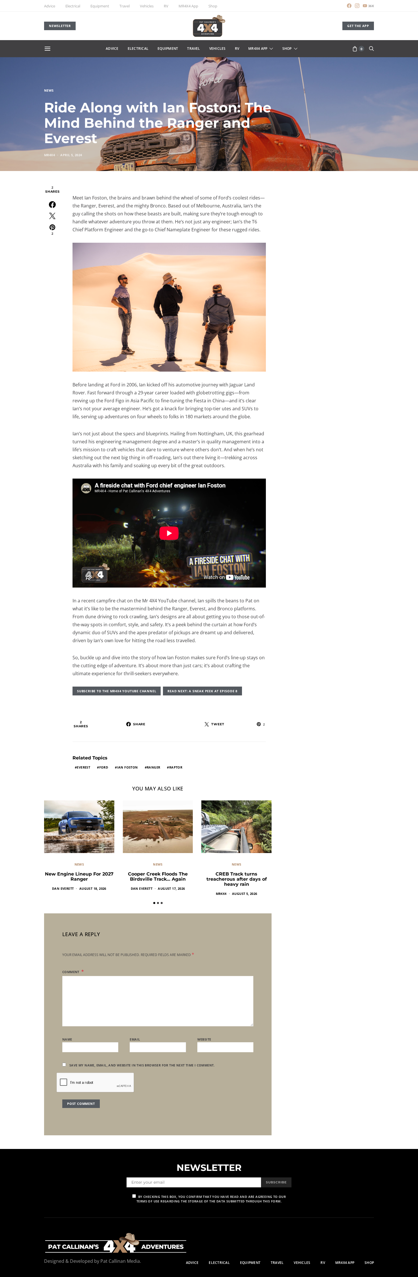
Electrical (72, 6)
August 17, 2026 (171, 888)
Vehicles (147, 6)
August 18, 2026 (92, 888)
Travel (124, 6)
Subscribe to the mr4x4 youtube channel (116, 691)
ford (103, 767)
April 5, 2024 (71, 155)
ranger (153, 767)
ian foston (127, 767)
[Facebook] (349, 5)
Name (67, 1039)
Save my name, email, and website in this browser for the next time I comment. (142, 1065)
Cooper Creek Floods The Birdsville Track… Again (158, 876)
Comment (71, 972)
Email (135, 1039)
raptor (175, 767)
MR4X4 (49, 155)
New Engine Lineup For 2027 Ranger (79, 876)
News (49, 90)
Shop (212, 6)
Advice (49, 6)
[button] (154, 903)
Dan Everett (63, 888)
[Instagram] (357, 5)
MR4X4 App (188, 6)
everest (83, 767)
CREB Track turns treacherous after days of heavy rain (236, 879)
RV (166, 6)
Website (204, 1039)
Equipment (99, 6)
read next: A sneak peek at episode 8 (202, 691)
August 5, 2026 (244, 893)
